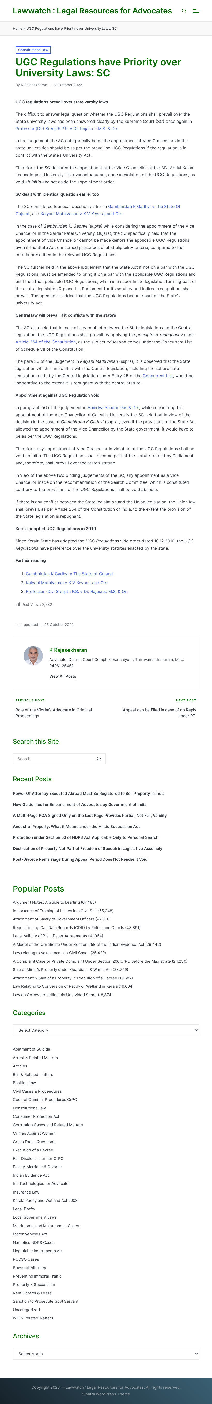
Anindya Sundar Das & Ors (113, 407)
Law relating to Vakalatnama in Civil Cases (51, 952)
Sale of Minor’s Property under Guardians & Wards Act (62, 969)
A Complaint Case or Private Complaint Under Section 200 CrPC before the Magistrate (92, 961)
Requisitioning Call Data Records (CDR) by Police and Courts (68, 927)
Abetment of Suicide (31, 1049)
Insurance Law (26, 1192)
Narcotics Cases (34, 1242)
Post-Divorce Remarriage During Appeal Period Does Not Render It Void (80, 859)
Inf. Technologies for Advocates (42, 1183)
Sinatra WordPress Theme (106, 1394)
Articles (20, 1065)
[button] (62, 676)
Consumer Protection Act (36, 1116)
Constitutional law (33, 50)
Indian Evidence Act (31, 1175)
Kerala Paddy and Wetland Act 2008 (45, 1200)
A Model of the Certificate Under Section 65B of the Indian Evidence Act (78, 944)
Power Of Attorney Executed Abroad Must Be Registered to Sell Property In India (89, 793)
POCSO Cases (26, 1259)
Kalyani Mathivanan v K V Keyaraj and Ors (81, 213)
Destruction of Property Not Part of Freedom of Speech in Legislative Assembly (87, 848)
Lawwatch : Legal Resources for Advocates (92, 10)
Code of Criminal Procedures (45, 1099)
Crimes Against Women (34, 1133)
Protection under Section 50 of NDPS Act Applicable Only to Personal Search (85, 837)
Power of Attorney (29, 1267)
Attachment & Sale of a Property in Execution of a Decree (65, 978)
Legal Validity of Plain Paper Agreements (50, 935)
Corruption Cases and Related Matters (48, 1124)
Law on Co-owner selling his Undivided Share (55, 994)
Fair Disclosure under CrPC (38, 1158)
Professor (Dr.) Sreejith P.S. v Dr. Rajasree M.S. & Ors (67, 128)
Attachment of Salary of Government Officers (54, 919)
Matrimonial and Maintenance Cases (46, 1225)
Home (17, 28)
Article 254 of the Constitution (46, 341)
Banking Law (24, 1082)
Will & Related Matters (33, 1318)
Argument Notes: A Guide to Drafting (46, 902)
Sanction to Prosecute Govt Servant (45, 1301)
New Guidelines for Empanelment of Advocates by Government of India (80, 804)
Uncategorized (26, 1309)
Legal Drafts (24, 1208)
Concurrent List (158, 375)
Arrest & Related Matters (35, 1057)
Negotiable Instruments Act (38, 1250)
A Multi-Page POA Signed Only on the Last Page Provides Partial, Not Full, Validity (90, 815)
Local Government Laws (35, 1217)
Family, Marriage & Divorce (37, 1166)
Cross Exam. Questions (34, 1141)
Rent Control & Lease (32, 1292)
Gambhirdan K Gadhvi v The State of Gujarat (69, 573)
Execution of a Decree (33, 1150)
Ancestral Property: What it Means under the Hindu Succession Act (76, 826)
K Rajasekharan (68, 650)
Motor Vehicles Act (30, 1234)
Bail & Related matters (33, 1074)
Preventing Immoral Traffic (37, 1276)
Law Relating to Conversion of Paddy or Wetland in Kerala (65, 986)
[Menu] (196, 11)
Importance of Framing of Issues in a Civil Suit (55, 910)
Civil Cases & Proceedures (37, 1091)
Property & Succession (34, 1284)
